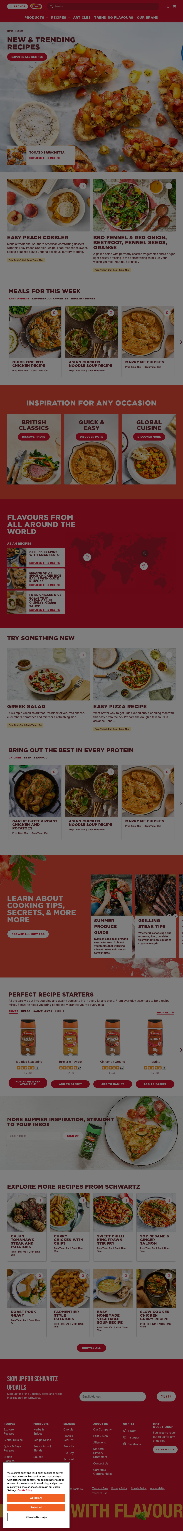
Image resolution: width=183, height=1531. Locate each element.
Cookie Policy (25, 1490)
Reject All (36, 1507)
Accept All (36, 1497)
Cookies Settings (36, 1517)
